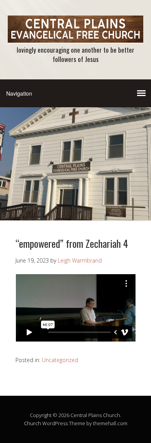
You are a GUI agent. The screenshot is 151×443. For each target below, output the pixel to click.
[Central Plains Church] (75, 36)
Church (32, 423)
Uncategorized (60, 360)
